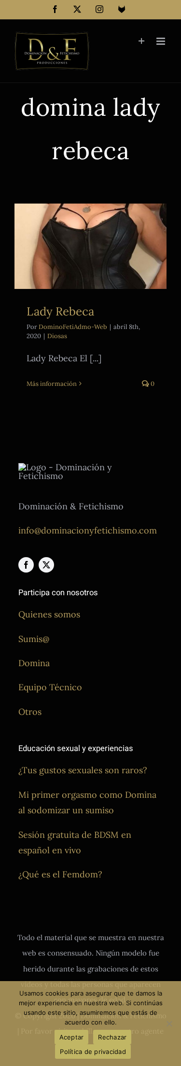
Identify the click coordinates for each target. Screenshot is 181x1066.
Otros (30, 711)
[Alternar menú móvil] (161, 41)
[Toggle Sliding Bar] (142, 41)
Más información (52, 384)
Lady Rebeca (60, 311)
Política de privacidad (93, 1051)
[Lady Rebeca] (90, 246)
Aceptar (71, 1037)
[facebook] (26, 565)
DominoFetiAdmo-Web (73, 327)
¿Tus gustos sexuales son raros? (82, 770)
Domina (34, 663)
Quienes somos (49, 614)
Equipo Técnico (50, 687)
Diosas (57, 336)
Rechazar (112, 1037)
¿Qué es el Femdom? (60, 874)
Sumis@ (33, 638)
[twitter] (46, 565)
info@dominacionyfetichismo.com (87, 530)
